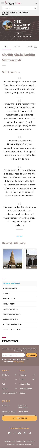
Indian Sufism (23, 411)
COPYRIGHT (31, 441)
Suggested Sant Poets (12, 324)
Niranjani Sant (9, 299)
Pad (3, 384)
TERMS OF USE (20, 441)
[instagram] (24, 433)
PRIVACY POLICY (10, 441)
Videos (22, 379)
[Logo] (9, 4)
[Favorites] (18, 33)
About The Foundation (22, 406)
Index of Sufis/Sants (11, 283)
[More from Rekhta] (35, 3)
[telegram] (29, 433)
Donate (22, 393)
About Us (5, 405)
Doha (4, 379)
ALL (6, 47)
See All (19, 236)
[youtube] (19, 433)
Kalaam (4, 388)
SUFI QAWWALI (23, 12)
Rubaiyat (6, 294)
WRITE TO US (22, 418)
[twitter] (14, 433)
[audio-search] (35, 8)
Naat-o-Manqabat (8, 393)
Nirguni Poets (9, 304)
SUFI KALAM (6, 14)
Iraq (30, 36)
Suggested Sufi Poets (11, 330)
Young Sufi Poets (10, 288)
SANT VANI (14, 12)
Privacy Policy (18, 362)
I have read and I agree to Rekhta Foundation (16, 360)
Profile (17, 47)
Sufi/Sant (5, 375)
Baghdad (25, 36)
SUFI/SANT (5, 12)
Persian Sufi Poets (10, 319)
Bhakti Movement (8, 411)
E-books (23, 375)
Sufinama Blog (25, 384)
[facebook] (9, 433)
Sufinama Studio (26, 388)
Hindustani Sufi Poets (12, 314)
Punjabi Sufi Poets (10, 309)
